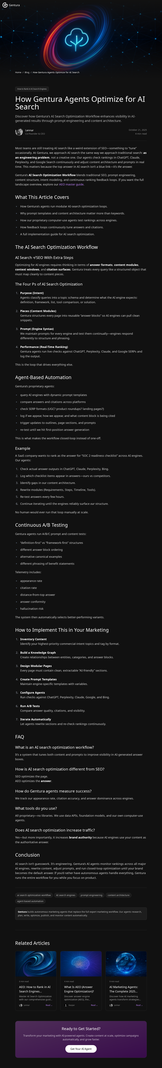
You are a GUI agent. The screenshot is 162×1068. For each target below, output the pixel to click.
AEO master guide (71, 184)
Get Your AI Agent (81, 1049)
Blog (27, 72)
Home (18, 72)
